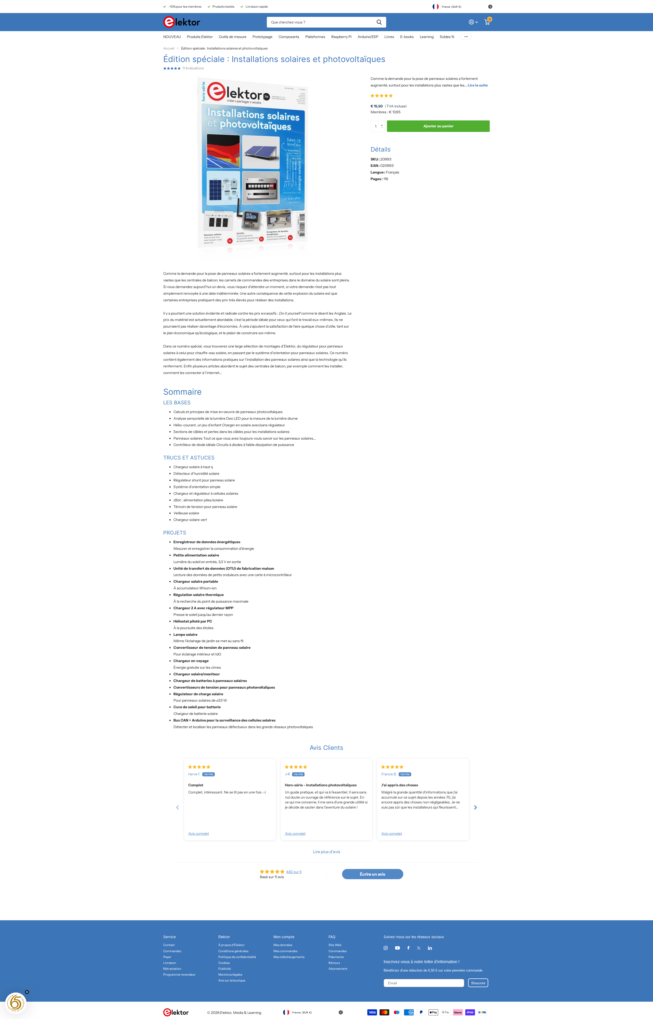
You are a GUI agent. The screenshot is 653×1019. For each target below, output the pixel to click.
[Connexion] (473, 22)
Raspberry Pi (341, 36)
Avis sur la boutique (231, 980)
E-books (407, 36)
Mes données (282, 945)
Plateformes (315, 36)
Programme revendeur (179, 974)
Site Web (335, 945)
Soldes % (447, 36)
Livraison (169, 963)
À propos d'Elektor (231, 945)
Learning (427, 36)
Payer (167, 957)
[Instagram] (385, 948)
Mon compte (283, 937)
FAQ (332, 937)
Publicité (224, 969)
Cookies (224, 963)
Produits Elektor (200, 36)
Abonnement (338, 969)
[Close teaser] (27, 992)
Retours (334, 963)
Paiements (336, 957)
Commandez (172, 951)
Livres (389, 36)
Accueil (168, 48)
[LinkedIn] (430, 948)
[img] (199, 767)
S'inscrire (478, 982)
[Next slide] (475, 807)
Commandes (338, 951)
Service (169, 937)
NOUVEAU (172, 36)
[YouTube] (397, 948)
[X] (418, 948)
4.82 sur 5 (294, 871)
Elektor (224, 937)
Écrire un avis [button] (372, 874)
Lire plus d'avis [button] (326, 851)
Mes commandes (285, 951)
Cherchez (379, 22)
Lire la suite (478, 85)
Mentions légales (230, 974)
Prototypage (262, 36)
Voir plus (466, 37)
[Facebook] (408, 948)
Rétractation (172, 969)
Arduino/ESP (368, 36)
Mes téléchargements (289, 957)
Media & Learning (247, 1012)
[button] (382, 95)
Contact (169, 945)
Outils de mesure (232, 36)
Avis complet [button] (198, 833)
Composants (289, 36)
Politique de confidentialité (237, 957)
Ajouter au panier (438, 126)
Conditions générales (233, 951)
